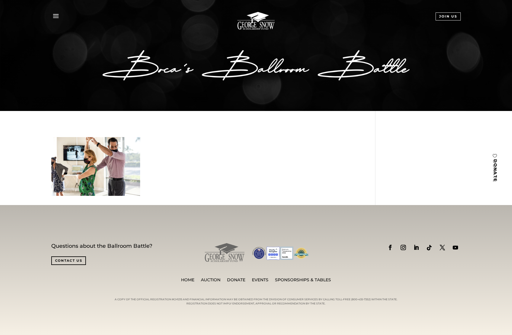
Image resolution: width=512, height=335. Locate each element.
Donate (236, 280)
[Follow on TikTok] (429, 247)
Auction (210, 280)
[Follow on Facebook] (390, 247)
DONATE (495, 170)
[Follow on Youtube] (455, 247)
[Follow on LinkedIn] (416, 247)
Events (260, 280)
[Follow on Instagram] (403, 247)
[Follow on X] (442, 247)
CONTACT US (68, 260)
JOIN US (448, 16)
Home (187, 280)
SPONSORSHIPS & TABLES (303, 280)
